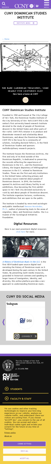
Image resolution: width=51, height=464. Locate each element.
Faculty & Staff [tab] (21, 398)
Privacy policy (10, 433)
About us (8, 436)
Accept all (24, 458)
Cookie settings (24, 444)
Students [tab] (16, 389)
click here (21, 231)
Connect (27, 336)
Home (6, 39)
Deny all (24, 451)
